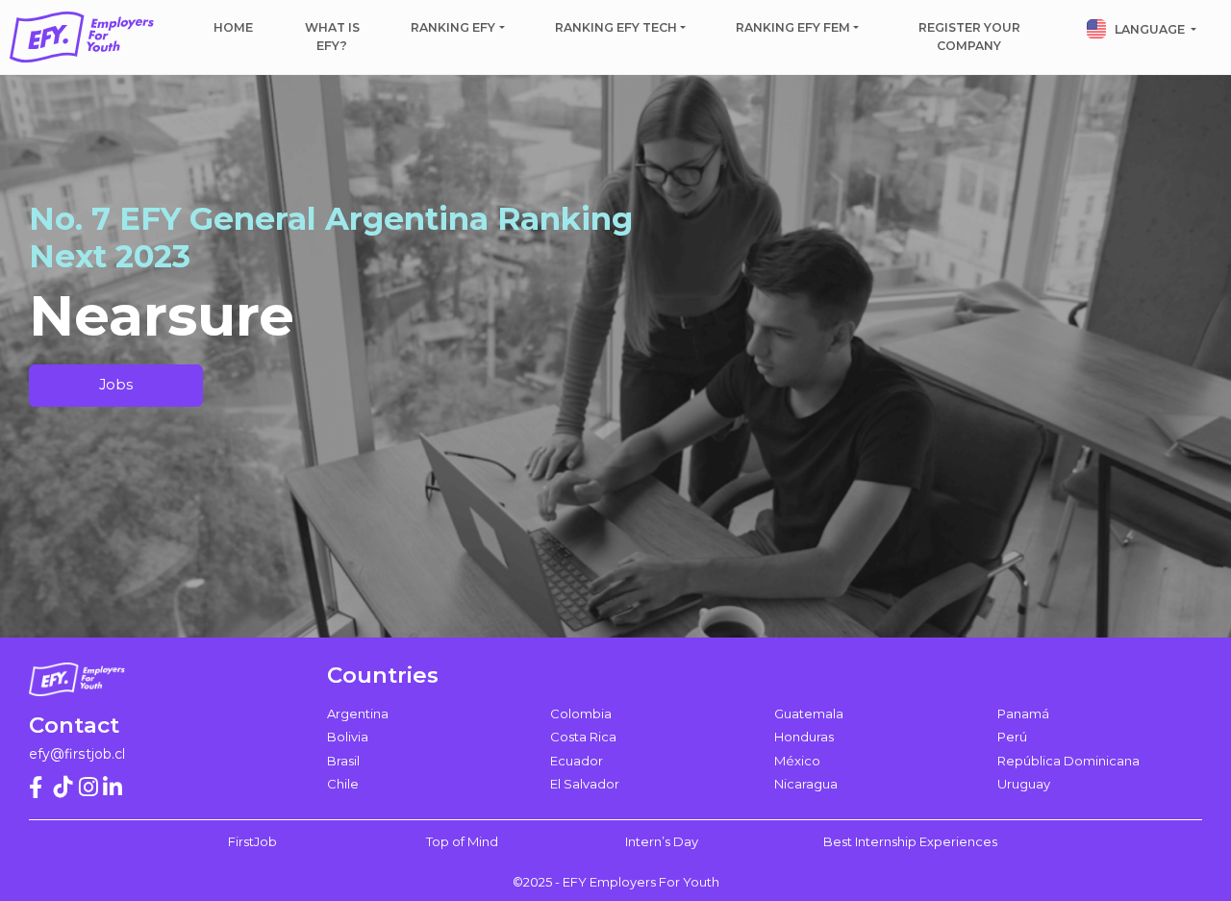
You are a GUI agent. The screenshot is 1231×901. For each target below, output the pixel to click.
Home (233, 27)
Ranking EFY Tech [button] (616, 27)
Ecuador (576, 760)
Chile (343, 783)
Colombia (581, 713)
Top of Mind (462, 841)
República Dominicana (1068, 760)
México (797, 760)
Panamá (1023, 713)
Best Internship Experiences (910, 841)
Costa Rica (583, 736)
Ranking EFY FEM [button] (793, 27)
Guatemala (808, 713)
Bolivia (347, 736)
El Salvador (584, 783)
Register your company (969, 36)
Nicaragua (806, 783)
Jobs (116, 384)
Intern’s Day (661, 841)
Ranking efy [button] (453, 27)
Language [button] (1150, 29)
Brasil (343, 760)
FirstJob (252, 841)
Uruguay (1023, 783)
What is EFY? (332, 36)
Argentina (358, 713)
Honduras (804, 736)
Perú (1012, 736)
